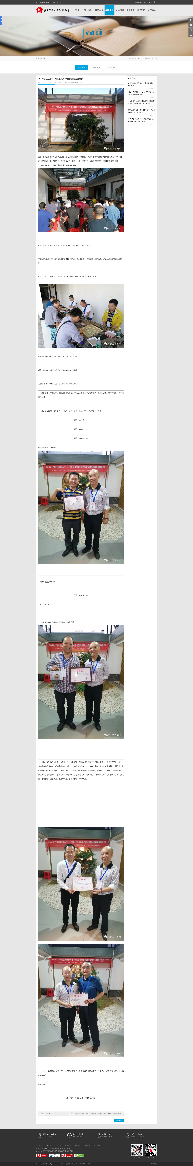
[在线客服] (190, 25)
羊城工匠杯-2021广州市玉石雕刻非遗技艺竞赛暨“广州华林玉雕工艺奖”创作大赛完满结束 (99, 1113)
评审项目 (120, 10)
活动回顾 (154, 58)
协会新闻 (96, 67)
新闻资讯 (109, 10)
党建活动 (99, 10)
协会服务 (131, 10)
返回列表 (119, 1120)
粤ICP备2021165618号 (83, 1164)
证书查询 (152, 10)
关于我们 (88, 10)
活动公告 (111, 67)
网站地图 (154, 1164)
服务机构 (141, 10)
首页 (77, 10)
